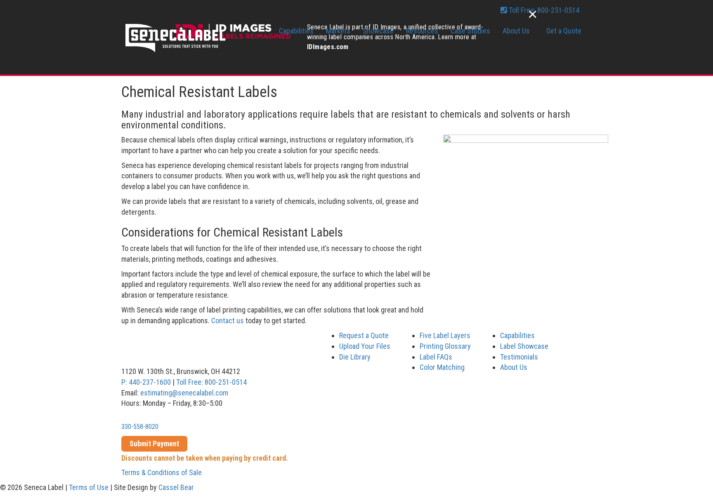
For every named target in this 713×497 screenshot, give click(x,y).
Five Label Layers (445, 335)
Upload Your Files (364, 346)
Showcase (378, 30)
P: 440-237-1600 (146, 382)
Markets (338, 30)
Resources (422, 30)
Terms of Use (89, 487)
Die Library (355, 357)
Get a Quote (563, 30)
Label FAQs (436, 357)
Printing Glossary (445, 346)
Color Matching (442, 367)
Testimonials (519, 357)
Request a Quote (364, 335)
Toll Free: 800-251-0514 (211, 382)
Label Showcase (524, 346)
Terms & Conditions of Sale (161, 472)
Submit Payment (154, 443)
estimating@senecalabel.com (184, 392)
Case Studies (470, 30)
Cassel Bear (176, 487)
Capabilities (296, 30)
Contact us (227, 320)
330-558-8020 (139, 427)
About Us (516, 30)
